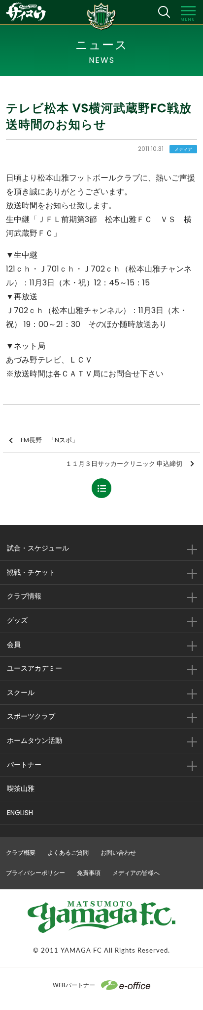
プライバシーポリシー (35, 873)
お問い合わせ (118, 852)
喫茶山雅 (20, 788)
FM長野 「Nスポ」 (49, 440)
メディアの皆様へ (136, 873)
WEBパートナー (74, 985)
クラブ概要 (20, 852)
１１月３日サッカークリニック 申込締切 (124, 463)
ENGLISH (20, 813)
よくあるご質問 (68, 852)
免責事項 (89, 873)
